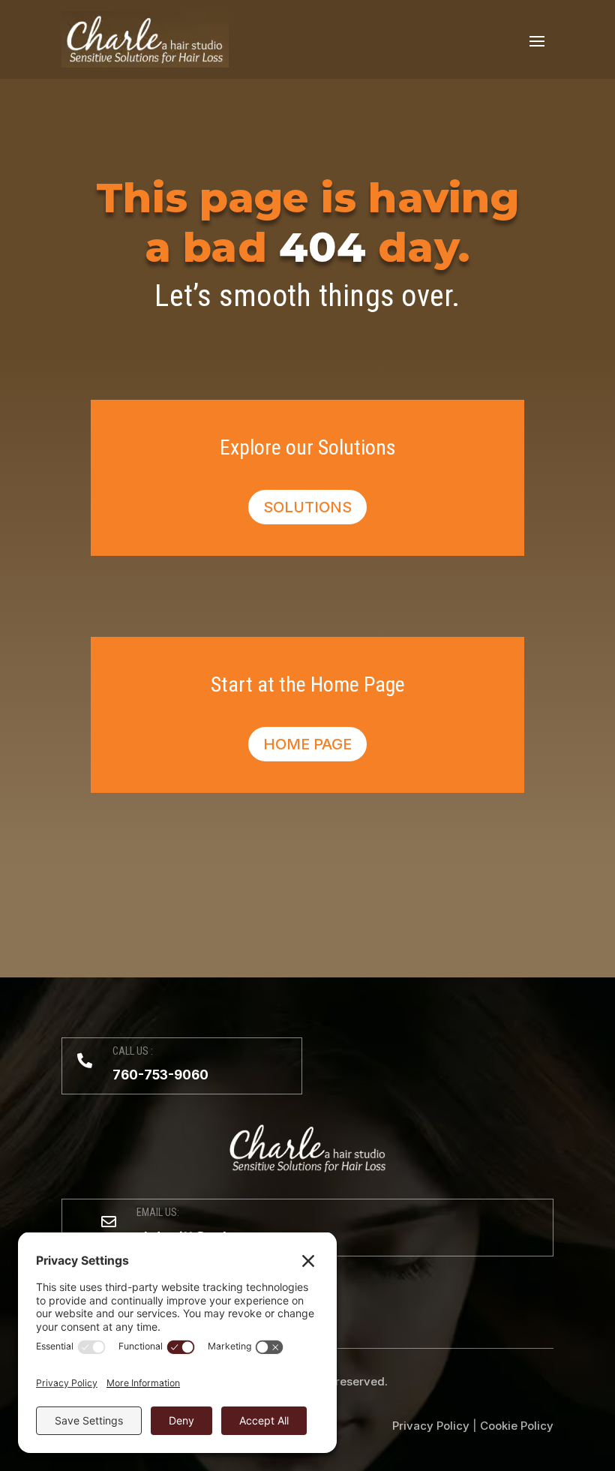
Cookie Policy (517, 1425)
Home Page (307, 744)
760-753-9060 (160, 1074)
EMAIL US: (157, 1212)
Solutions (307, 507)
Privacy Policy (431, 1425)
